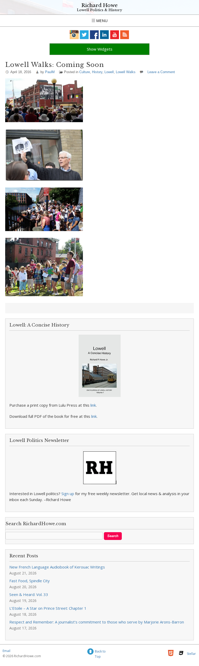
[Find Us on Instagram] (74, 34)
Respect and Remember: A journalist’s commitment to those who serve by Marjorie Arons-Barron (96, 622)
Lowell (109, 72)
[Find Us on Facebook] (94, 34)
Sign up (67, 493)
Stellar (191, 653)
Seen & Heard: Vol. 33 (28, 594)
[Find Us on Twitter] (84, 34)
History (97, 72)
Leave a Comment (161, 72)
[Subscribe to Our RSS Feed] (124, 34)
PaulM (50, 72)
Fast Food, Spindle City (29, 580)
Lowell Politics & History (99, 10)
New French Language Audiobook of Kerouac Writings (57, 567)
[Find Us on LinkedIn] (104, 34)
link (93, 405)
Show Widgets (99, 49)
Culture (84, 72)
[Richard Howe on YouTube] (114, 34)
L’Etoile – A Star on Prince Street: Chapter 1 (48, 608)
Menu (101, 20)
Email (6, 651)
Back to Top (100, 652)
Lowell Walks (126, 72)
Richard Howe (99, 5)
